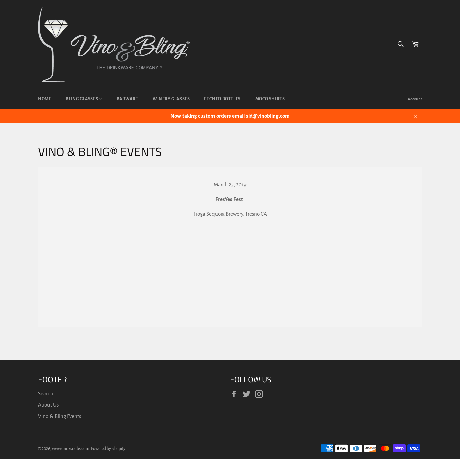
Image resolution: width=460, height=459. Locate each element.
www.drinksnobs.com (70, 448)
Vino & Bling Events (59, 416)
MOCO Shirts (270, 99)
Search (45, 393)
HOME (44, 99)
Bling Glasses (82, 99)
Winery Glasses (171, 99)
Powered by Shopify (108, 448)
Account (415, 99)
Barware (127, 99)
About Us (48, 405)
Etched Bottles (222, 99)
